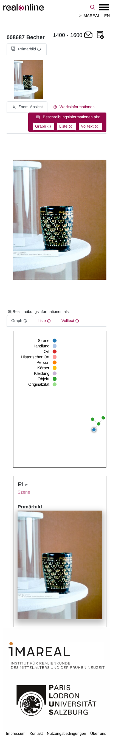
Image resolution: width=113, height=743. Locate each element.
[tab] (27, 49)
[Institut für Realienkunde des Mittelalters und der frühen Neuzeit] (56, 655)
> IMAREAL (89, 15)
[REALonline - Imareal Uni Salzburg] (56, 7)
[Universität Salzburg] (56, 700)
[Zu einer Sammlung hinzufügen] (100, 35)
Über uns (98, 733)
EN (107, 15)
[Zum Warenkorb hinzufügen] (88, 35)
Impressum (16, 733)
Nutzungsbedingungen (66, 733)
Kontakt (36, 733)
